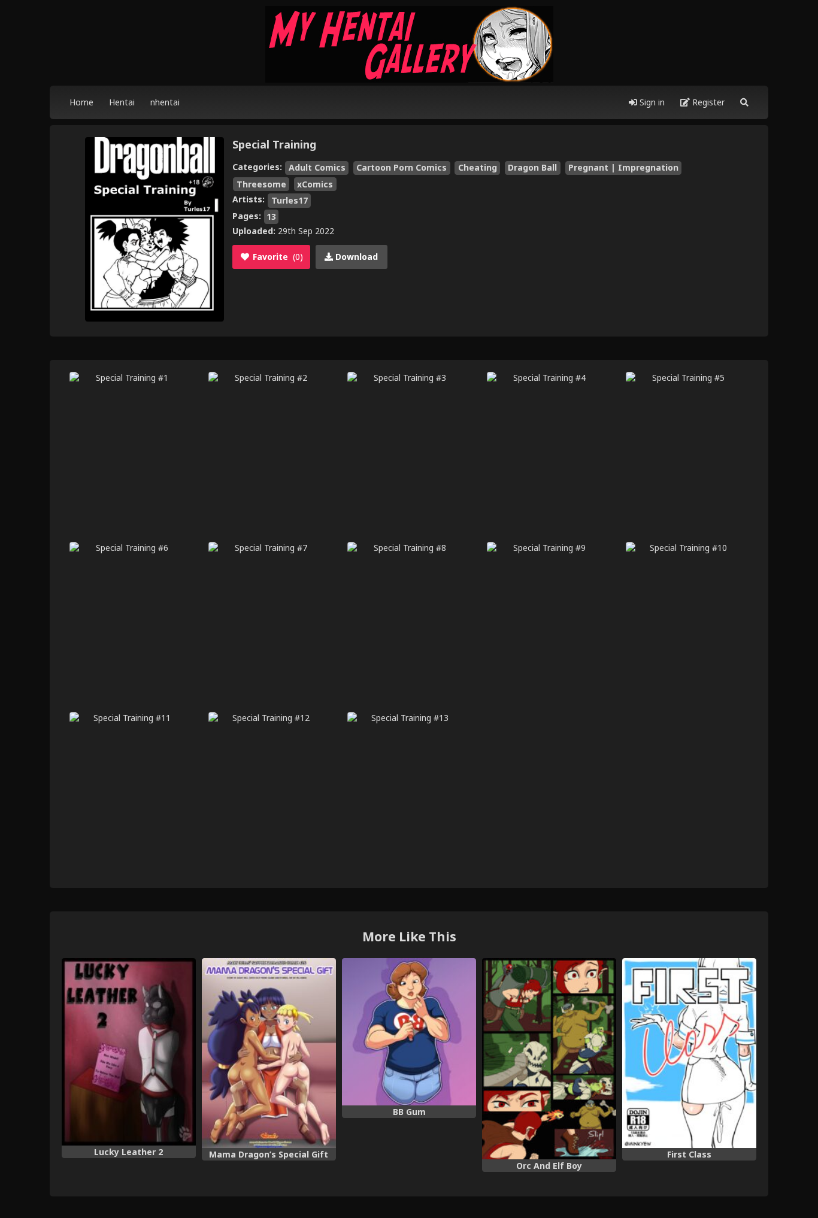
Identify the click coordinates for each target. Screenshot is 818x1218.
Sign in (651, 102)
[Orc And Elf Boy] (549, 1059)
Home (81, 102)
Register (707, 102)
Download (355, 256)
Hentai (122, 102)
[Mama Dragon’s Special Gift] (269, 1053)
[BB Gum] (409, 1031)
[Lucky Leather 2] (129, 1052)
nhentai (165, 102)
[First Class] (689, 1053)
